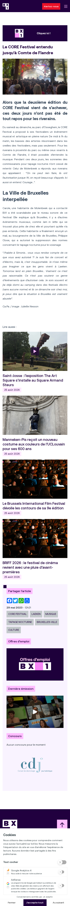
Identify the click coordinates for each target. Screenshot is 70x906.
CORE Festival (17, 614)
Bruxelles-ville (47, 622)
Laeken (36, 614)
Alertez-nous (51, 6)
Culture (13, 630)
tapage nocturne (20, 622)
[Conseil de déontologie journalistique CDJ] (35, 765)
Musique (50, 614)
